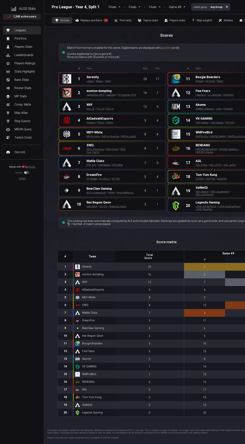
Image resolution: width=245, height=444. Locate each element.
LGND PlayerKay (204, 209)
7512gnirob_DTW (127, 94)
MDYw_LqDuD (128, 136)
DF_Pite (116, 178)
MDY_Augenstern (220, 191)
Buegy (99, 81)
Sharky (109, 122)
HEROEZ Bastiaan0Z (206, 149)
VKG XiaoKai (202, 122)
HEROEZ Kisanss (204, 152)
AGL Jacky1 (230, 165)
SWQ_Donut (112, 149)
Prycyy (101, 122)
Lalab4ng (201, 94)
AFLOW (103, 206)
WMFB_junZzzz (236, 136)
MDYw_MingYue (110, 136)
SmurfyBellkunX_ (125, 192)
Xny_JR (90, 108)
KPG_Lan (91, 165)
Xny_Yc (110, 108)
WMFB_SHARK (218, 136)
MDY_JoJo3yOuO (205, 194)
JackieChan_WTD (95, 94)
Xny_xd (100, 108)
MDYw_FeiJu (93, 136)
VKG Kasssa (217, 122)
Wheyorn (91, 122)
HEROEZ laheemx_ (228, 149)
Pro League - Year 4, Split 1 (76, 7)
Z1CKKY (200, 178)
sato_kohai (92, 206)
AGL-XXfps (201, 165)
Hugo (32, 166)
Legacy (90, 81)
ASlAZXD (222, 178)
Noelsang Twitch (118, 206)
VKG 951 (230, 122)
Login (22, 178)
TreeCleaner (104, 165)
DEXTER (211, 178)
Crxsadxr (228, 108)
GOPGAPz (228, 94)
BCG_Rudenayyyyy (96, 192)
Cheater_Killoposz (205, 108)
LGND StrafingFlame (229, 206)
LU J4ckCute (214, 94)
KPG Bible (117, 165)
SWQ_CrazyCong (95, 149)
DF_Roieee (92, 178)
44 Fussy (210, 81)
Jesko (108, 81)
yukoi (218, 108)
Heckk (111, 192)
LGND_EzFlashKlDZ (206, 206)
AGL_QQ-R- (216, 165)
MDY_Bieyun (202, 191)
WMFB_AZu (202, 136)
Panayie (199, 81)
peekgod (111, 94)
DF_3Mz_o (104, 178)
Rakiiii (220, 81)
